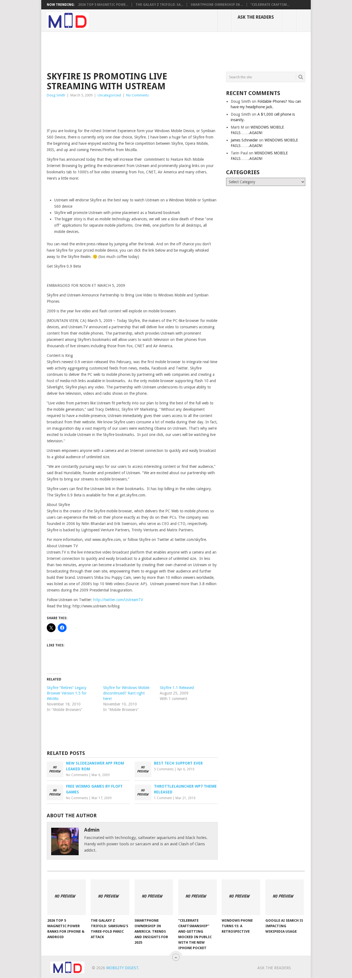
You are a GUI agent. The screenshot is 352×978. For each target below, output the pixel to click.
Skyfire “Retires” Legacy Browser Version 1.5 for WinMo (67, 693)
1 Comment (163, 798)
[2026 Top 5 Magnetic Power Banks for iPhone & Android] (66, 897)
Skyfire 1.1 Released (177, 687)
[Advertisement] (147, 50)
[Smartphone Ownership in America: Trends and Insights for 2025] (153, 897)
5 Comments (164, 769)
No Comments (137, 95)
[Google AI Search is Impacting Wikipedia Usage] (284, 897)
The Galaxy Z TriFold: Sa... (159, 5)
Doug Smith (56, 95)
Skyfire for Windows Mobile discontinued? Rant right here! (126, 693)
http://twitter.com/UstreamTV (118, 600)
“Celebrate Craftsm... (270, 5)
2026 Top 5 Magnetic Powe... (103, 5)
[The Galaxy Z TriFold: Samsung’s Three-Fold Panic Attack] (110, 897)
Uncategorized (109, 95)
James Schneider (244, 140)
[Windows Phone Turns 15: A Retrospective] (241, 897)
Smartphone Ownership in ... (217, 5)
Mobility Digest (122, 968)
